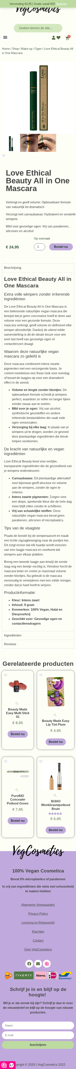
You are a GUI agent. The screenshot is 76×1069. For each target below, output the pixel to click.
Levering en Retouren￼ (38, 922)
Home (6, 48)
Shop (15, 48)
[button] (5, 37)
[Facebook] (29, 964)
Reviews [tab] (10, 644)
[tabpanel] (38, 451)
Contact (38, 940)
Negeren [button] (61, 3)
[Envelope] (38, 964)
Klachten (38, 931)
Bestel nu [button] (18, 734)
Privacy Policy (38, 913)
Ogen (38, 48)
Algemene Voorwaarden (38, 904)
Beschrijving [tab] (12, 267)
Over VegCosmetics (38, 949)
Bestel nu (61, 246)
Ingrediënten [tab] (12, 635)
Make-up (26, 48)
